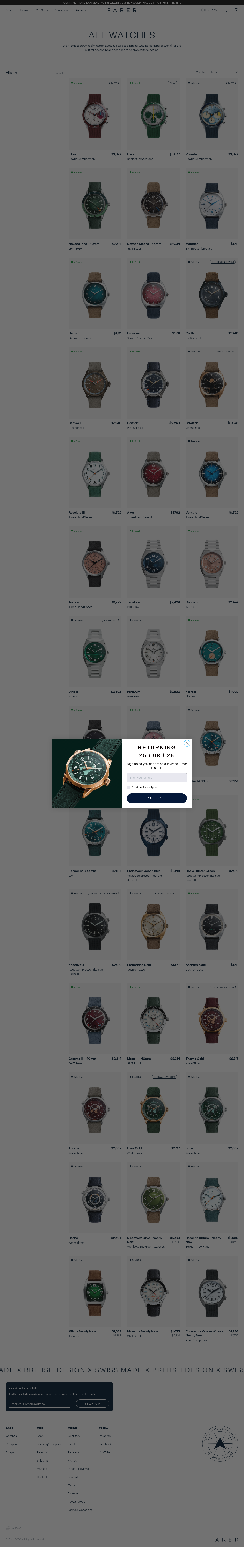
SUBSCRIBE (157, 798)
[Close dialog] (187, 743)
